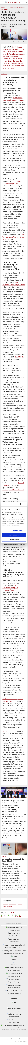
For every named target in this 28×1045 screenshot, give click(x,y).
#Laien (4, 906)
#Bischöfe (5, 904)
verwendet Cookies (18, 530)
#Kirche (20, 904)
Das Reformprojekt (9, 731)
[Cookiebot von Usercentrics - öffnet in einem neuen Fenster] (19, 504)
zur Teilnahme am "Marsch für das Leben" (13, 237)
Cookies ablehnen (14, 539)
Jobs (9, 1039)
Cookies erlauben (14, 535)
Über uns (3, 1039)
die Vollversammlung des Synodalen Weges (10, 587)
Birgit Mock (19, 357)
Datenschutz (23, 1039)
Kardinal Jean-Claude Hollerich (13, 490)
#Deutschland (12, 904)
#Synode (9, 906)
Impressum (14, 1039)
